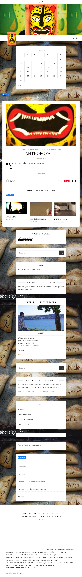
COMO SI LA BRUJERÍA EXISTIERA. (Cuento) (34, 552)
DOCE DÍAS (11, 216)
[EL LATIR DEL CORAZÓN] (41, 24)
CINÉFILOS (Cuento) (35, 555)
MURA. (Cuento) (47, 555)
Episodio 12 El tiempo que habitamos (31, 482)
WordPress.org (23, 424)
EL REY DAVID (24, 555)
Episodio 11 (22, 496)
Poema (23, 149)
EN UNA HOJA (60, 219)
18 (28, 72)
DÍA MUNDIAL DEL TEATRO (55, 563)
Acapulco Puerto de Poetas (48, 560)
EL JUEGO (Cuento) (58, 555)
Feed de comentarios (26, 419)
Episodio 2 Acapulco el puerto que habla (32, 489)
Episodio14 (22, 467)
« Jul (19, 85)
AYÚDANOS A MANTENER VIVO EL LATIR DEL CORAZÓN (23, 563)
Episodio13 (22, 474)
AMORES (21, 354)
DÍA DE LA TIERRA (11, 565)
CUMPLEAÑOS (10, 560)
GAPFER (12, 181)
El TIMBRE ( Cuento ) (12, 555)
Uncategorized (54, 149)
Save (67, 181)
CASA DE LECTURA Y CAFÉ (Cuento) (17, 557)
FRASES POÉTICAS (66, 557)
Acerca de (51, 565)
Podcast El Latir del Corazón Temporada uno (32, 565)
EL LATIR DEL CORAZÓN (23, 560)
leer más (41, 173)
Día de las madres (38, 219)
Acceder (21, 409)
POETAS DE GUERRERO (37, 149)
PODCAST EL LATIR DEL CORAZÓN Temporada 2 (21, 568)
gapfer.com (35, 560)
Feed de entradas (24, 414)
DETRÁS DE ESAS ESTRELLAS (58, 552)
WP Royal (19, 573)
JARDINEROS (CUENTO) (13, 552)
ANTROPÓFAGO (41, 153)
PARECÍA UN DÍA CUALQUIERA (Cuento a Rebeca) (36, 391)
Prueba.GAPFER (69, 563)
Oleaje (43, 563)
